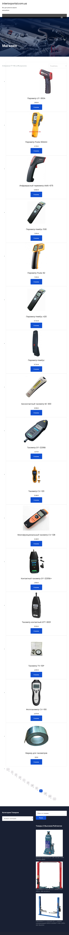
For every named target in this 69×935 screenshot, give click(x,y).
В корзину (36, 107)
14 (50, 796)
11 (36, 788)
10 (32, 785)
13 (45, 793)
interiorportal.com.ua (14, 3)
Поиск (41, 818)
